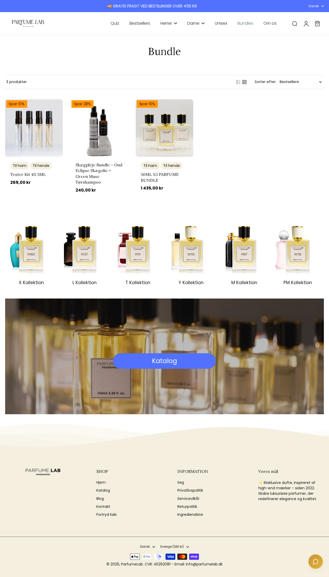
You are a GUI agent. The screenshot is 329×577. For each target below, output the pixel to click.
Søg (180, 482)
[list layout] (238, 82)
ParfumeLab (132, 564)
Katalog (103, 490)
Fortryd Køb (106, 514)
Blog (100, 498)
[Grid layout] (244, 82)
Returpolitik (187, 506)
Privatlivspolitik (190, 490)
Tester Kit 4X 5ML (28, 174)
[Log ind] (306, 23)
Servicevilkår (188, 498)
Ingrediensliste (190, 514)
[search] (294, 23)
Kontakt (103, 506)
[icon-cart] (317, 23)
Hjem (101, 482)
